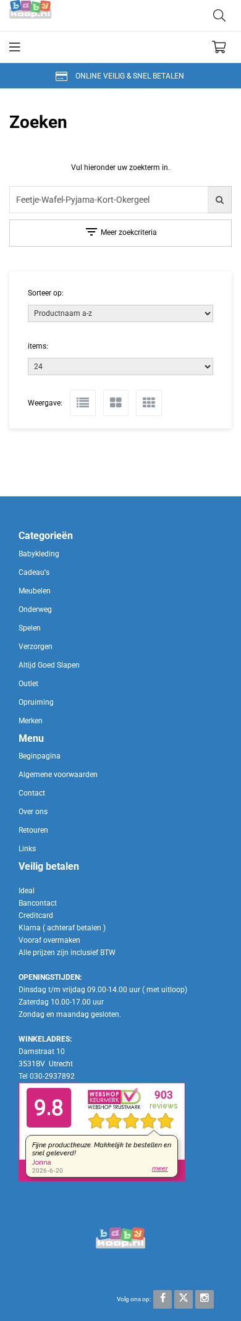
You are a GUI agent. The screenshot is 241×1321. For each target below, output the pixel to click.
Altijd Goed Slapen (49, 665)
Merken (31, 720)
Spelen (30, 628)
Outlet (28, 683)
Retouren (33, 830)
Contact (32, 793)
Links (27, 848)
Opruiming (36, 702)
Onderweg (35, 609)
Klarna (30, 928)
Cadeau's (34, 572)
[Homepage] (64, 15)
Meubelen (35, 591)
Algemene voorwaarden (58, 774)
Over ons (33, 811)
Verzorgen (36, 646)
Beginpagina (40, 756)
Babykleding (39, 554)
